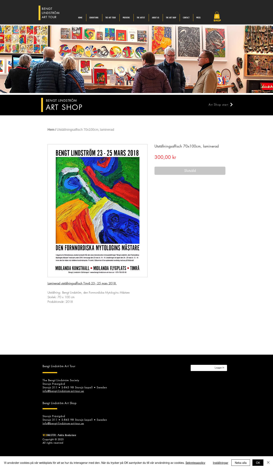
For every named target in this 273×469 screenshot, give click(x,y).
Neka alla (241, 463)
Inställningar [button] (220, 463)
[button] (217, 15)
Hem (51, 129)
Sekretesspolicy (195, 463)
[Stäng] (268, 462)
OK (258, 463)
